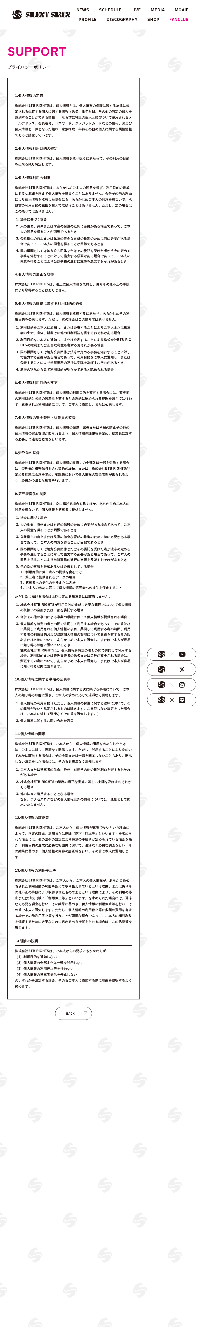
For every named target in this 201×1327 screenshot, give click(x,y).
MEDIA (158, 10)
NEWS (82, 10)
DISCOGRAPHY (122, 19)
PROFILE (88, 19)
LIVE (136, 10)
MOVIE (182, 10)
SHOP (153, 19)
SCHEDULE (110, 10)
